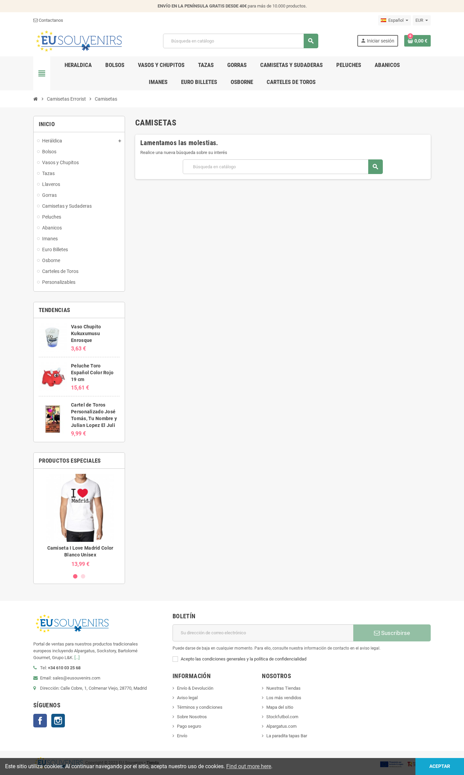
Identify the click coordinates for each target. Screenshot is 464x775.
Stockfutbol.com (282, 716)
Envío (182, 735)
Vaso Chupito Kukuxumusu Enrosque (86, 333)
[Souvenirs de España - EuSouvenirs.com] (78, 40)
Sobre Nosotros (192, 716)
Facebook (40, 720)
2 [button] (83, 576)
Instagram (58, 720)
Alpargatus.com (281, 726)
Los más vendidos (283, 697)
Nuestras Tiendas (283, 688)
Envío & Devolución (195, 688)
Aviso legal (187, 697)
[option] (79, 520)
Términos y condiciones (199, 707)
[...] (76, 657)
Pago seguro (189, 726)
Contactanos (50, 20)
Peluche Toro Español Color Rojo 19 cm (92, 372)
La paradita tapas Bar (286, 735)
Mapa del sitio (279, 707)
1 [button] (75, 576)
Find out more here (248, 766)
